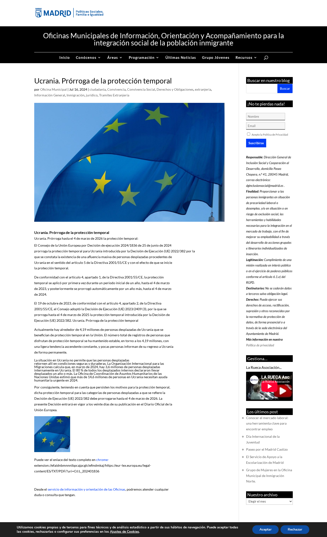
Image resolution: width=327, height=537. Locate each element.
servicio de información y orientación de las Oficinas (86, 489)
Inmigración (76, 95)
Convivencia (116, 89)
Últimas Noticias (180, 58)
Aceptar (265, 529)
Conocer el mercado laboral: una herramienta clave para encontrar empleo (267, 423)
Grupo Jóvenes (216, 58)
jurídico (92, 95)
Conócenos (86, 58)
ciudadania (98, 89)
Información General (49, 95)
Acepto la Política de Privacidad (270, 134)
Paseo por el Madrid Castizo (267, 449)
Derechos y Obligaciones (175, 89)
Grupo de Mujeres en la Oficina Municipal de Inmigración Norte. (269, 475)
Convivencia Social (141, 89)
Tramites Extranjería (114, 95)
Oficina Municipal (53, 89)
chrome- (102, 460)
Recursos (244, 58)
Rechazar (295, 529)
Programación (142, 58)
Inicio (64, 58)
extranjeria (203, 89)
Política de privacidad (260, 345)
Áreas (112, 58)
